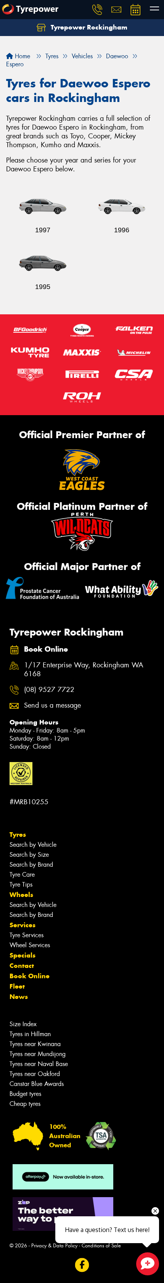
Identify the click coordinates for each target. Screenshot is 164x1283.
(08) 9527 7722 (49, 689)
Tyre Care (22, 875)
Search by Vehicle (33, 845)
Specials (22, 955)
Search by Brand (31, 865)
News (19, 996)
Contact (22, 965)
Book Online (30, 976)
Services (22, 925)
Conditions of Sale (101, 1245)
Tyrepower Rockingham (88, 27)
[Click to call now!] (97, 9)
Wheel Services (30, 945)
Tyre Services (26, 935)
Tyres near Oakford (35, 1074)
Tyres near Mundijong (38, 1054)
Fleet (17, 986)
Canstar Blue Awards (37, 1084)
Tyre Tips (21, 885)
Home (21, 56)
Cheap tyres (25, 1104)
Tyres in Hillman (30, 1034)
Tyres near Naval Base (39, 1064)
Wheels (21, 894)
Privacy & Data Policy (54, 1245)
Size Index (23, 1024)
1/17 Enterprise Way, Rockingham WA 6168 (83, 669)
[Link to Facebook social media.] (82, 1265)
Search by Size (29, 855)
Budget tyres (25, 1094)
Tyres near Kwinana (35, 1044)
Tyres (18, 834)
